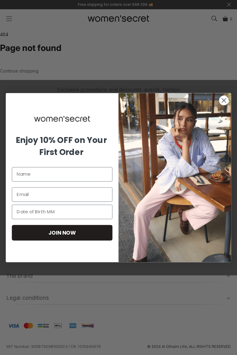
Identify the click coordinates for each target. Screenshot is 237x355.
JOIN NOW (62, 232)
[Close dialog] (224, 100)
